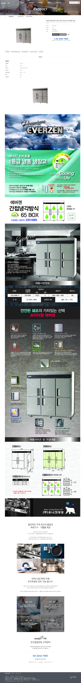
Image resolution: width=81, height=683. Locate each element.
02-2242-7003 (62, 39)
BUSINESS (31, 2)
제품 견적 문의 (55, 34)
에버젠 (7, 51)
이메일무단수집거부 (18, 673)
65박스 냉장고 (34, 51)
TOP (74, 673)
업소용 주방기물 (29, 16)
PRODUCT (40, 2)
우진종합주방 (5, 2)
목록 (68, 34)
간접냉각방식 (25, 51)
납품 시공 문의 (63, 34)
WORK (49, 2)
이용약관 (13, 673)
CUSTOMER (58, 2)
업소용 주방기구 (21, 16)
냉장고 (41, 51)
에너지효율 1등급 (16, 51)
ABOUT (22, 2)
